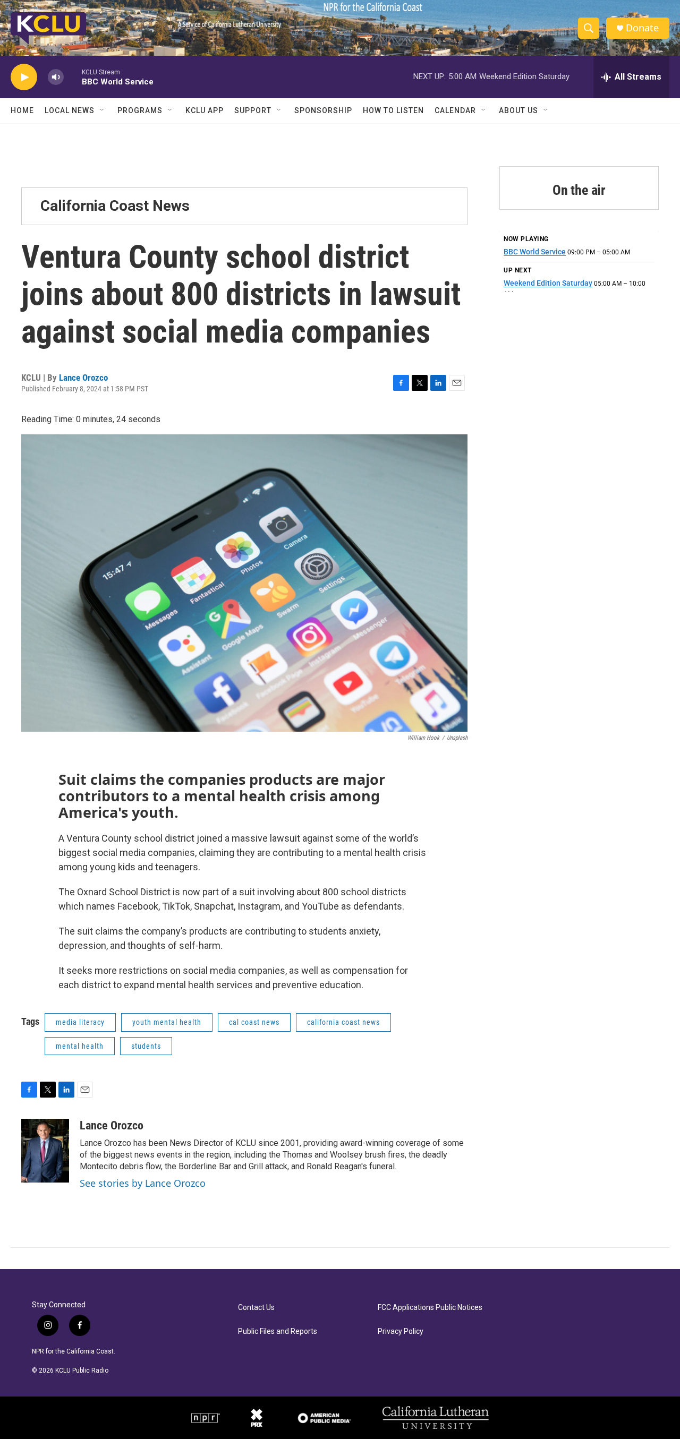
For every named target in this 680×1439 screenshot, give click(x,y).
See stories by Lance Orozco (143, 1183)
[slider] (72, 76)
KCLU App (204, 110)
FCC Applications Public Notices (430, 1308)
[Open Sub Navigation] (102, 110)
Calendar (455, 110)
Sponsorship (323, 110)
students (146, 1046)
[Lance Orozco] (45, 1151)
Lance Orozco (83, 377)
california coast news (343, 1022)
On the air (579, 190)
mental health (80, 1046)
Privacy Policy (400, 1331)
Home (22, 110)
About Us (518, 110)
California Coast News (115, 206)
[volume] (56, 77)
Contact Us (256, 1308)
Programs (140, 110)
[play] (23, 77)
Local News (70, 110)
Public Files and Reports (277, 1331)
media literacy (80, 1022)
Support (252, 110)
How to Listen (393, 110)
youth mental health (166, 1022)
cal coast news (254, 1022)
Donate (642, 27)
